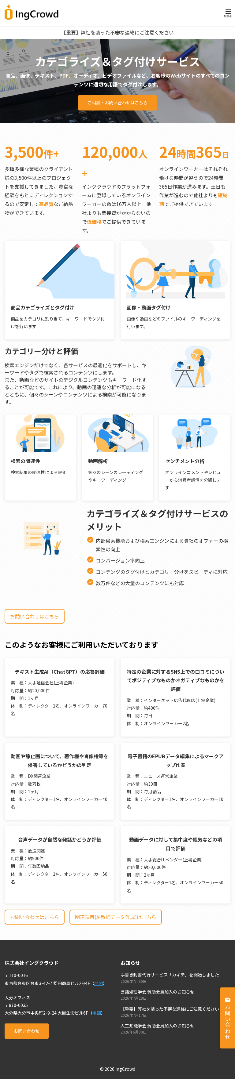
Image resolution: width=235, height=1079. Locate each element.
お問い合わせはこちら (34, 616)
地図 (98, 983)
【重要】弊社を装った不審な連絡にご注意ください (117, 32)
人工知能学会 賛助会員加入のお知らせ (157, 1026)
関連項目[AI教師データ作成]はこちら (115, 917)
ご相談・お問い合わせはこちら (117, 103)
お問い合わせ (26, 1031)
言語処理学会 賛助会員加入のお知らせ (157, 992)
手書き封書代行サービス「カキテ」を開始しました (170, 975)
